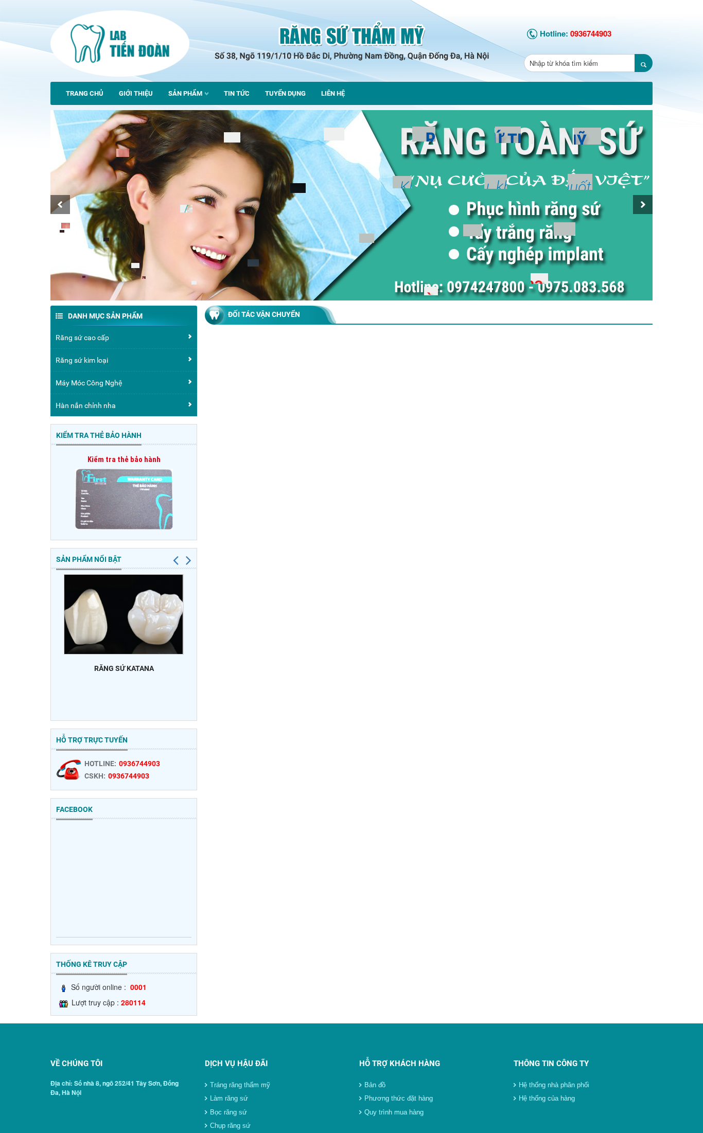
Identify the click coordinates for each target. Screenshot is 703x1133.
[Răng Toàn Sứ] (119, 39)
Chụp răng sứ (230, 1125)
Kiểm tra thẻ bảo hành (124, 459)
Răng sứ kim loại (82, 360)
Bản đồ (374, 1085)
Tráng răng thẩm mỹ (240, 1085)
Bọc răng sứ (228, 1112)
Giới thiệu (136, 93)
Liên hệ (333, 93)
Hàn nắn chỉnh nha (86, 405)
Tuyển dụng (285, 93)
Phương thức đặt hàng (398, 1098)
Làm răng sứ (229, 1098)
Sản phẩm (185, 93)
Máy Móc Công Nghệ (89, 383)
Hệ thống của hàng (547, 1098)
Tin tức (237, 93)
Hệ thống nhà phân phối (554, 1085)
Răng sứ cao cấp (82, 337)
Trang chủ (84, 93)
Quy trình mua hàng (394, 1112)
